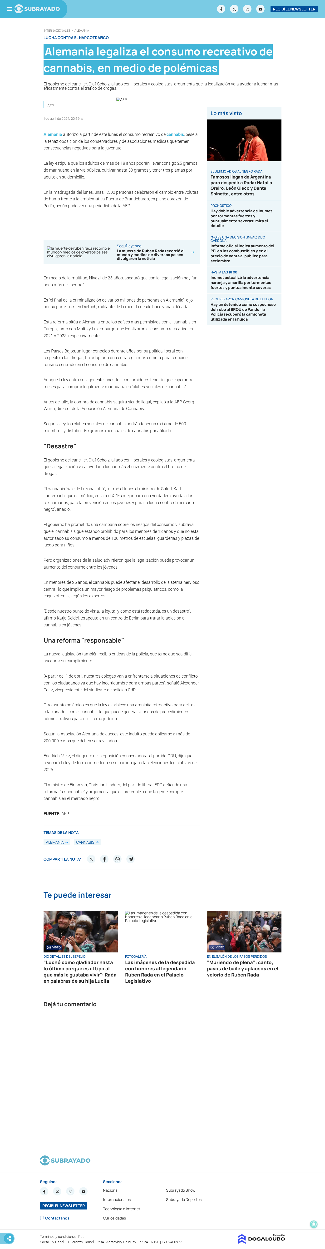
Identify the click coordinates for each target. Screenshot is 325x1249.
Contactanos (57, 1218)
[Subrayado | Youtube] (260, 9)
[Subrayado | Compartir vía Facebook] (104, 859)
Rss (81, 1236)
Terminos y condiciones (59, 1236)
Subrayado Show (180, 1190)
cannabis (175, 134)
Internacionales (57, 30)
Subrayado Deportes (184, 1199)
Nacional (110, 1190)
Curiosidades (114, 1218)
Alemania (81, 30)
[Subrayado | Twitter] (234, 9)
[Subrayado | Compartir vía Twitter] (91, 859)
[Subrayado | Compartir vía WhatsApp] (117, 859)
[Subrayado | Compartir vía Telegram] (130, 859)
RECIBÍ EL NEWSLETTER (294, 9)
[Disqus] (162, 1078)
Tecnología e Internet (121, 1208)
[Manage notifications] (314, 1224)
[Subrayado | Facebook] (221, 9)
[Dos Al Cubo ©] (261, 1242)
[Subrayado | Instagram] (247, 9)
